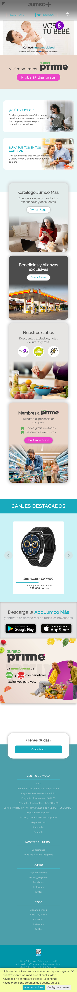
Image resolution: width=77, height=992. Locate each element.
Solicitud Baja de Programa (38, 854)
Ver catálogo (38, 209)
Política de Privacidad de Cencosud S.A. (38, 788)
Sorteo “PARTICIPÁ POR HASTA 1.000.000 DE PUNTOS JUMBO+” (38, 808)
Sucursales (39, 827)
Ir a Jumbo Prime (38, 440)
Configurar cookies (58, 987)
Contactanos (39, 749)
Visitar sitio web (38, 872)
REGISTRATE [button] (16, 15)
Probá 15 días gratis (38, 77)
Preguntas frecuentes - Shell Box (38, 793)
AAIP (38, 783)
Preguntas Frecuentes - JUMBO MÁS (38, 803)
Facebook (38, 882)
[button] (31, 51)
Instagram (38, 887)
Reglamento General (38, 812)
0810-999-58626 (38, 877)
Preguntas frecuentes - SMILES (38, 798)
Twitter (38, 892)
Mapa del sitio (38, 822)
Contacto (38, 832)
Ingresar (48, 15)
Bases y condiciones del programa (38, 817)
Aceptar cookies (33, 987)
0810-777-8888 (38, 914)
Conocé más (38, 277)
